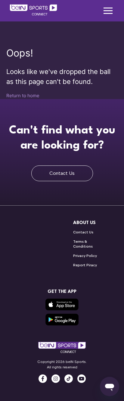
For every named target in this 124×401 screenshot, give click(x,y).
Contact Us (62, 173)
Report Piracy (85, 265)
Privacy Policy (85, 256)
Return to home (22, 95)
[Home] (33, 11)
